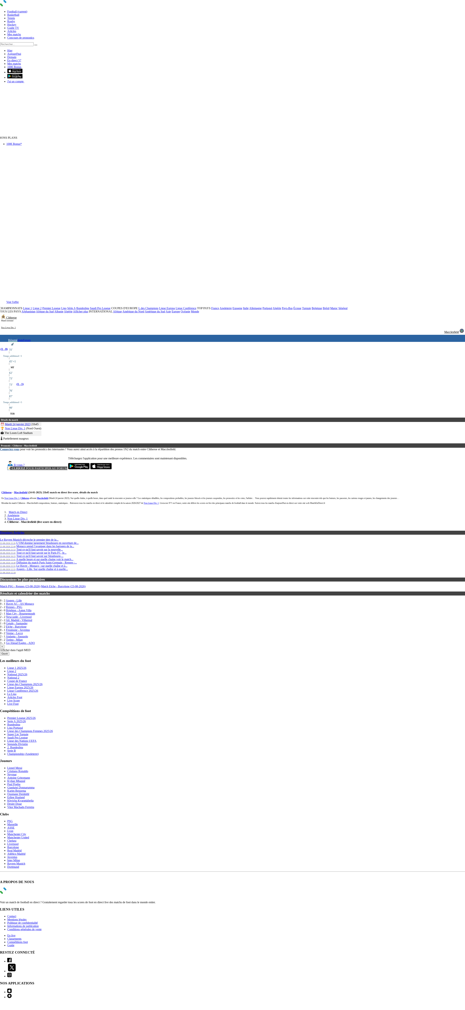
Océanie (185, 311)
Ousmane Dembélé (18, 794)
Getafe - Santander (16, 623)
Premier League (51, 308)
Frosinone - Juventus (18, 629)
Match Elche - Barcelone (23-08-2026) (63, 586)
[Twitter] (11, 971)
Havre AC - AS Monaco (20, 603)
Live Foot (13, 703)
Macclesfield (451, 332)
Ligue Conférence (186, 308)
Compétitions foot (17, 942)
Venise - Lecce (14, 633)
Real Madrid (14, 850)
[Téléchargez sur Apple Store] (101, 468)
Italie (246, 308)
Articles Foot (14, 697)
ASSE (11, 827)
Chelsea (11, 840)
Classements (14, 938)
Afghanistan (28, 311)
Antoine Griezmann (18, 777)
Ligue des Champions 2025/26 (25, 684)
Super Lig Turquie (17, 734)
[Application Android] (9, 997)
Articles (11, 31)
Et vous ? (19, 464)
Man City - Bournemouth (20, 613)
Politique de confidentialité (22, 922)
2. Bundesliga (15, 747)
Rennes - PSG (14, 607)
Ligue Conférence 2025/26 (22, 690)
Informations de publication (23, 926)
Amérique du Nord (133, 311)
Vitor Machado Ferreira (20, 807)
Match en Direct (18, 512)
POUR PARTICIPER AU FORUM (37, 468)
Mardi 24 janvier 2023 (18, 424)
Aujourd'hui (14, 53)
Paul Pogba (13, 784)
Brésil (326, 308)
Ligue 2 (37, 308)
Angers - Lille (14, 600)
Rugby (11, 21)
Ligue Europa (167, 308)
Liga (63, 308)
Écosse (297, 308)
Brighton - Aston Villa (18, 610)
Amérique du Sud (155, 311)
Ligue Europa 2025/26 (20, 687)
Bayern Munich (16, 863)
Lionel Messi (14, 767)
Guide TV (13, 27)
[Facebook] (9, 961)
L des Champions (148, 308)
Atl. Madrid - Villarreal (19, 620)
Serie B (11, 750)
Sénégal (342, 308)
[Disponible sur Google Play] (15, 77)
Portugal (267, 308)
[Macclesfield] (462, 332)
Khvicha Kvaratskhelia (20, 800)
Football (17, 11)
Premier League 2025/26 (21, 718)
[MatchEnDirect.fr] (12, 5)
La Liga (11, 694)
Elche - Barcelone (16, 626)
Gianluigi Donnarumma (21, 787)
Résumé (12, 340)
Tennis (11, 18)
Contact (11, 916)
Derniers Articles (12, 533)
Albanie (58, 311)
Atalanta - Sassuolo (17, 636)
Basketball (13, 14)
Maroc (334, 308)
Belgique (317, 308)
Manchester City (16, 834)
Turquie (306, 308)
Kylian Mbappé (16, 781)
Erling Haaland (16, 797)
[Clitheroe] (3, 317)
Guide (10, 945)
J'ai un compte (15, 81)
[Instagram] (9, 976)
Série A (71, 308)
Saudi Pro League (100, 308)
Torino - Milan (14, 639)
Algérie (277, 308)
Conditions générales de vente (24, 929)
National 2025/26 (17, 674)
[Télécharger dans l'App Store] (15, 72)
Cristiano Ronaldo (17, 771)
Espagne (237, 308)
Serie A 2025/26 (16, 721)
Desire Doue (14, 803)
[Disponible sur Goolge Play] (79, 468)
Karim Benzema (16, 790)
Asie (168, 311)
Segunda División (17, 744)
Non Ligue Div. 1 (8, 327)
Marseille (12, 824)
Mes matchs (14, 34)
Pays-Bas (287, 308)
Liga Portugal (15, 727)
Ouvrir (4, 653)
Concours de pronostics (20, 37)
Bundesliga (82, 308)
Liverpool (13, 844)
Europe (176, 311)
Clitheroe (11, 317)
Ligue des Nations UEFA (22, 740)
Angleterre (226, 308)
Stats (20, 340)
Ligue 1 (27, 308)
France (215, 308)
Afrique (117, 311)
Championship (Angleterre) (23, 753)
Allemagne (255, 308)
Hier (9, 50)
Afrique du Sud (45, 311)
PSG (10, 821)
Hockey (11, 24)
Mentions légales (17, 919)
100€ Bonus (14, 66)
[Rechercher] (35, 45)
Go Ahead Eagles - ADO (20, 643)
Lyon (10, 830)
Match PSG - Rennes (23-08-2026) (20, 586)
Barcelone (13, 847)
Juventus (12, 857)
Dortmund (13, 866)
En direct (14, 60)
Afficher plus (80, 311)
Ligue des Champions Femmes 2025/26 (30, 731)
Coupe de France (17, 680)
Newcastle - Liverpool (19, 616)
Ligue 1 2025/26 (16, 667)
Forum (27, 340)
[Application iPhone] (9, 991)
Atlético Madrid (16, 853)
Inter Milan (13, 860)
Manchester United (18, 837)
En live (11, 935)
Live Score (13, 700)
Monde (195, 311)
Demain (11, 57)
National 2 (13, 677)
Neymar (12, 774)
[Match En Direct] (12, 892)
